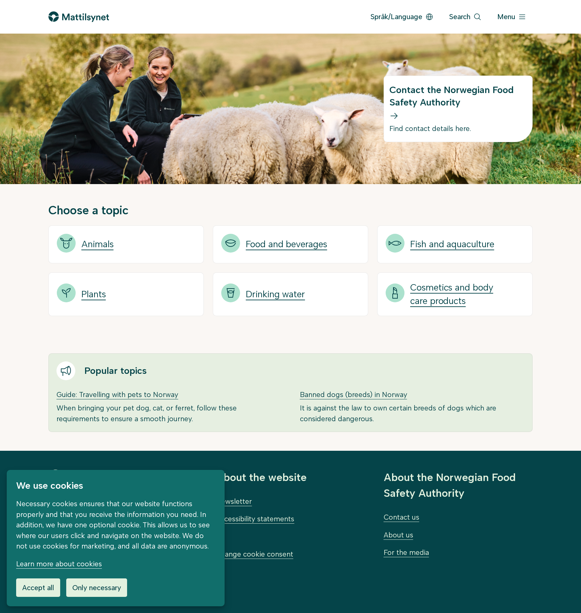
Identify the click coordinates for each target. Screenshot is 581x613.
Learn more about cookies (59, 564)
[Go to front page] (78, 16)
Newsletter (234, 501)
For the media (406, 552)
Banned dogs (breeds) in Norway (353, 394)
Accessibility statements (255, 519)
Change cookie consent (254, 554)
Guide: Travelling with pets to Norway (117, 394)
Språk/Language (396, 16)
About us (398, 535)
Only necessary (96, 587)
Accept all (38, 587)
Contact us (401, 517)
